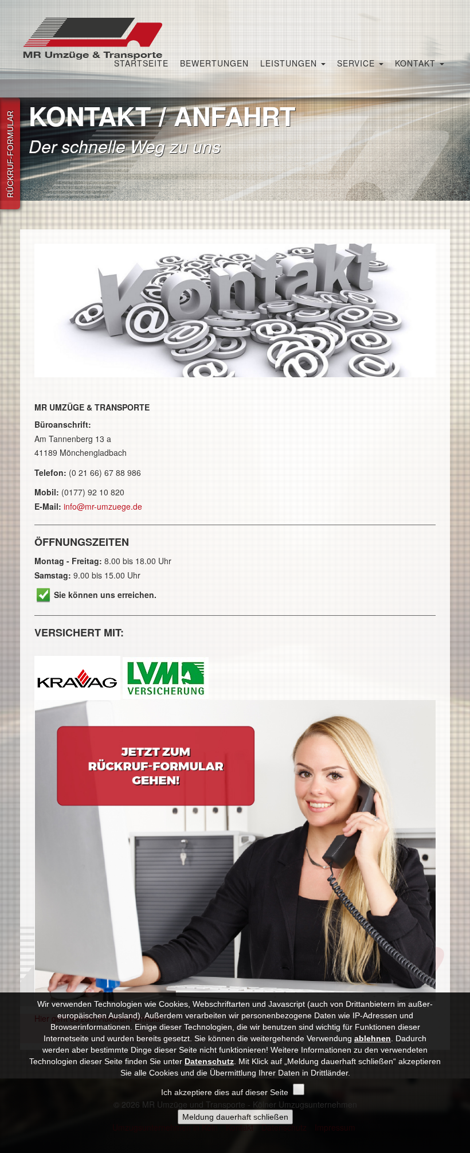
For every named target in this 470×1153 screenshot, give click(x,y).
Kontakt (416, 63)
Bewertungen (214, 63)
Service (357, 63)
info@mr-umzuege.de (103, 506)
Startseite (141, 63)
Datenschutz (209, 1061)
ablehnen (372, 1038)
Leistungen (290, 63)
